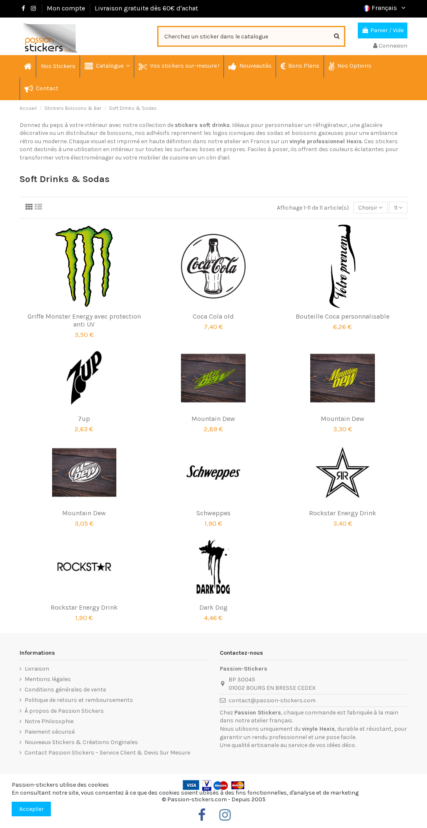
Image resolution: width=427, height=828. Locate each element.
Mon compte (66, 8)
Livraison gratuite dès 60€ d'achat (146, 8)
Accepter (31, 809)
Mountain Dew (213, 419)
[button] (107, 66)
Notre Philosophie (49, 721)
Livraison (37, 668)
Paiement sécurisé (50, 731)
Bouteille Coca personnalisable (342, 316)
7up (84, 419)
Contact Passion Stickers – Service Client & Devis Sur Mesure (107, 752)
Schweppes (213, 513)
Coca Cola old (213, 316)
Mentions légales (48, 679)
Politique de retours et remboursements (79, 700)
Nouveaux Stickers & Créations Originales (81, 742)
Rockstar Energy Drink (342, 513)
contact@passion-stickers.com (272, 700)
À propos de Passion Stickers (64, 710)
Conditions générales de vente (65, 689)
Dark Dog (213, 607)
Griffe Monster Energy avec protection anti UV (84, 320)
